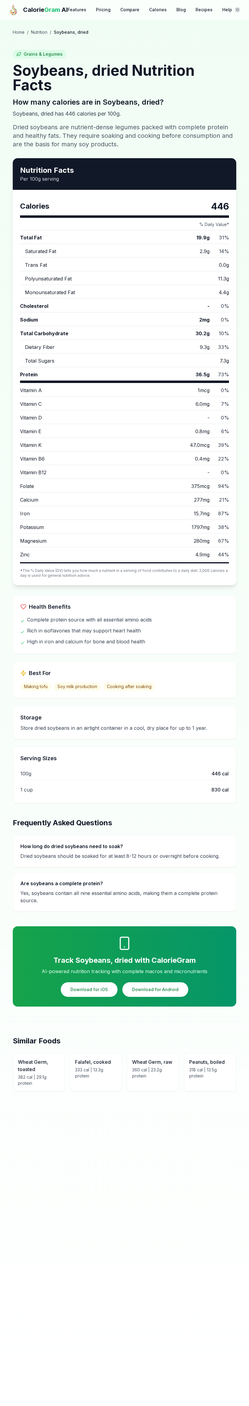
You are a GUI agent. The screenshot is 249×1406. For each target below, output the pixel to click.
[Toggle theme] (237, 9)
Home (19, 32)
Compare (129, 9)
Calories (158, 9)
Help (227, 9)
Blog (181, 9)
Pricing (103, 9)
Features (77, 9)
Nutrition (39, 32)
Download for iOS (89, 989)
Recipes (204, 9)
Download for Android (155, 989)
